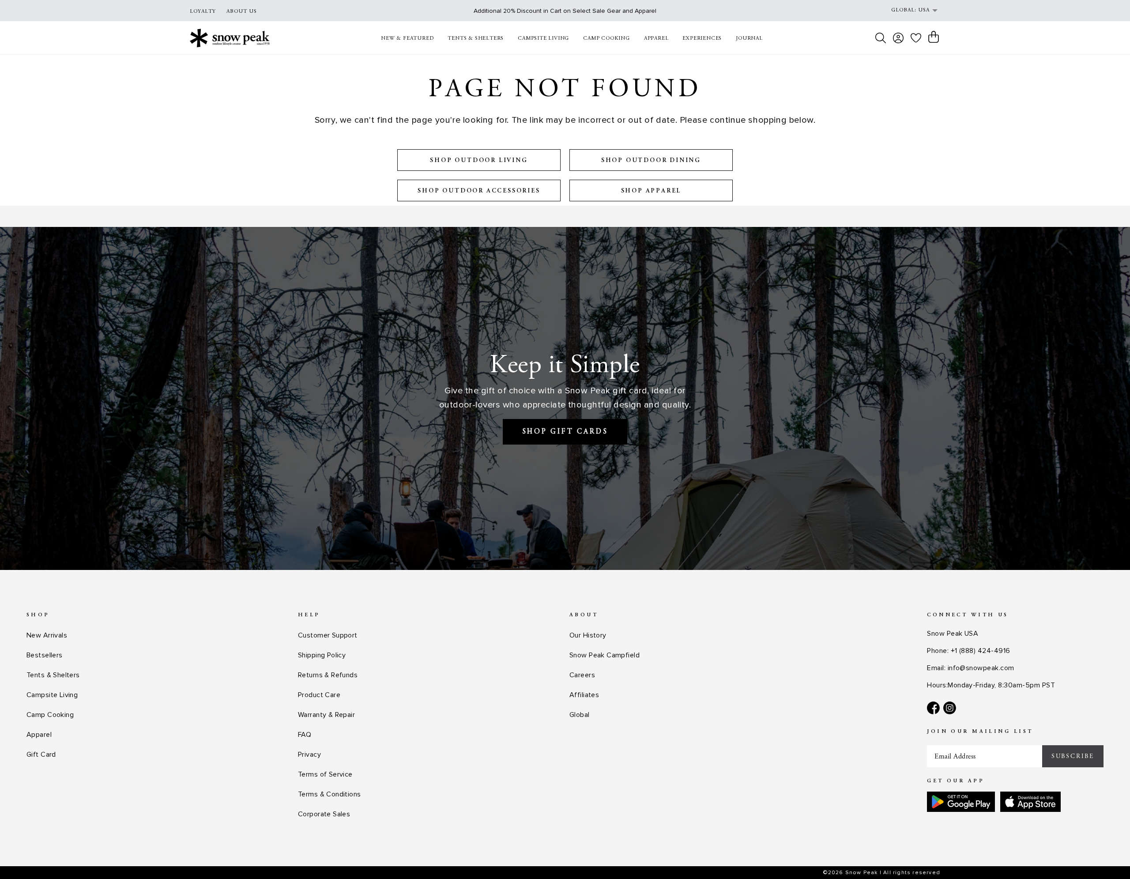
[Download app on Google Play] (961, 802)
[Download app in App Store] (1030, 802)
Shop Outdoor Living (478, 161)
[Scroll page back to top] (1106, 855)
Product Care (319, 694)
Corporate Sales (324, 814)
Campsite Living (52, 694)
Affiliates (584, 694)
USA (924, 10)
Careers (582, 675)
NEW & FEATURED (407, 38)
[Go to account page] (898, 38)
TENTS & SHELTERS (476, 38)
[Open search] (880, 38)
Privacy (309, 754)
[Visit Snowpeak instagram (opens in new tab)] (949, 708)
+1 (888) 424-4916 (980, 650)
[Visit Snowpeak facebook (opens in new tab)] (933, 708)
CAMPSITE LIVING (543, 38)
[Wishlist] (916, 38)
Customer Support (328, 635)
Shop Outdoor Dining (651, 161)
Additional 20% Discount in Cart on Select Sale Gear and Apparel (565, 11)
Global (579, 714)
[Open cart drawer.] (933, 37)
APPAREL (656, 38)
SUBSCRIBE (1072, 756)
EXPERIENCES (702, 38)
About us (241, 11)
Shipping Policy (322, 655)
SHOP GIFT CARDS (565, 431)
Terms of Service (325, 774)
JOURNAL (749, 38)
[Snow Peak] (230, 37)
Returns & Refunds (328, 675)
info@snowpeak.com (981, 668)
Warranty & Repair (326, 714)
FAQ (304, 734)
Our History (587, 635)
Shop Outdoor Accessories (479, 191)
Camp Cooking (50, 714)
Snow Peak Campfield (604, 655)
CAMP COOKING (606, 38)
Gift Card (41, 754)
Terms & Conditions (329, 794)
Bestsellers (44, 655)
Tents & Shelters (53, 675)
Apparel (39, 734)
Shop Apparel (651, 191)
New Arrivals (46, 635)
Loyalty (203, 11)
